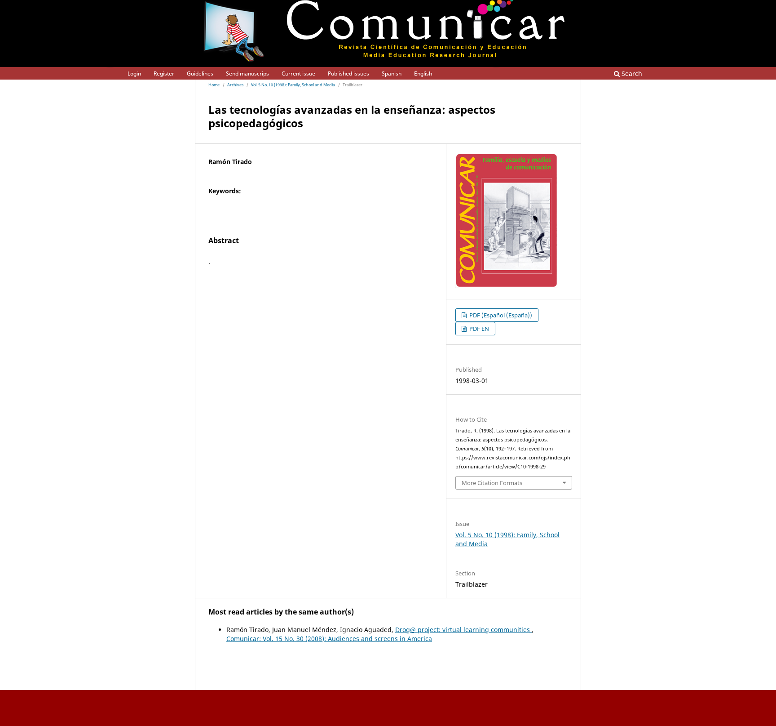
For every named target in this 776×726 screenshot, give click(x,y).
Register (164, 73)
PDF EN (478, 329)
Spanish (391, 73)
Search (631, 73)
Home (214, 85)
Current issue (298, 73)
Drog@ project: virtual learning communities (463, 629)
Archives (235, 85)
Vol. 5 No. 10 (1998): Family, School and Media (293, 85)
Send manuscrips (247, 73)
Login (134, 73)
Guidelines (200, 73)
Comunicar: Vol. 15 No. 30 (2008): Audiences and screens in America (329, 638)
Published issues (348, 73)
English (423, 73)
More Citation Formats (492, 483)
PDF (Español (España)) (500, 315)
